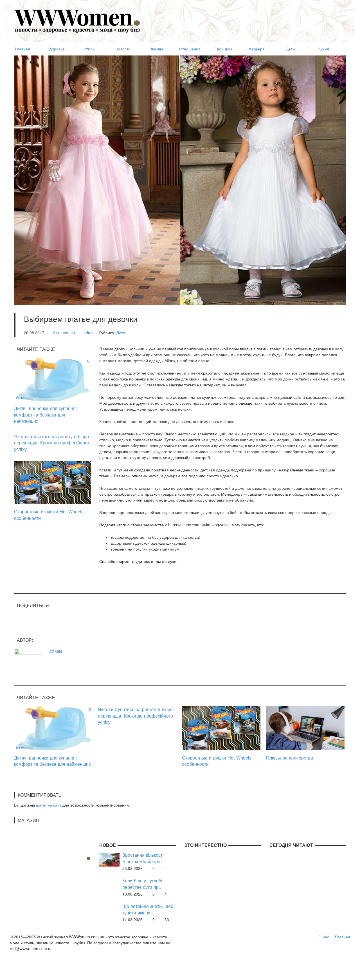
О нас (323, 936)
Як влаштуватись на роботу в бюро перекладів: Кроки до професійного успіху (51, 442)
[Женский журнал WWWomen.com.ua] (77, 20)
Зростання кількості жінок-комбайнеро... (143, 858)
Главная (342, 936)
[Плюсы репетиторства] (305, 727)
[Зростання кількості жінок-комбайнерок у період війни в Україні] (109, 859)
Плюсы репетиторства (289, 757)
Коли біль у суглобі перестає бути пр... (142, 883)
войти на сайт (48, 805)
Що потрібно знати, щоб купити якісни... (147, 909)
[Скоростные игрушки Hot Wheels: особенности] (52, 482)
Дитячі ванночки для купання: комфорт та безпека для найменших (45, 414)
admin (89, 332)
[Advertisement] (243, 18)
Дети (120, 332)
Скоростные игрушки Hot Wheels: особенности (49, 514)
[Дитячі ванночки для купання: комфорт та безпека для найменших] (52, 378)
